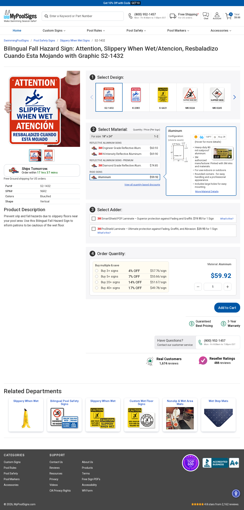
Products (87, 467)
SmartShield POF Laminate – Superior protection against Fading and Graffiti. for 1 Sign (155, 218)
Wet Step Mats (218, 401)
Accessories (219, 30)
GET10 (136, 3)
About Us (87, 462)
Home (17, 30)
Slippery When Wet (26, 401)
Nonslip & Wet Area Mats (180, 402)
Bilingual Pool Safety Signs (64, 402)
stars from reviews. (221, 504)
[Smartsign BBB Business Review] (220, 463)
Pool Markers (176, 30)
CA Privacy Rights (60, 490)
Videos (54, 484)
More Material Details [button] (206, 191)
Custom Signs (53, 30)
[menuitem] (17, 30)
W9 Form (87, 490)
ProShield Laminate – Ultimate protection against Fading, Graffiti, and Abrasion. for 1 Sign (157, 228)
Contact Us (56, 462)
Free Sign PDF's (91, 479)
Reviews (55, 467)
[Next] (233, 97)
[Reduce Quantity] (198, 286)
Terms (86, 473)
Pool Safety (135, 30)
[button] (206, 16)
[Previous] (93, 97)
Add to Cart (227, 308)
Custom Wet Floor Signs (141, 402)
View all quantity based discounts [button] (142, 184)
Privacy (54, 479)
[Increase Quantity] (227, 286)
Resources (56, 473)
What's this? (227, 218)
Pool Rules (94, 30)
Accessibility (89, 484)
